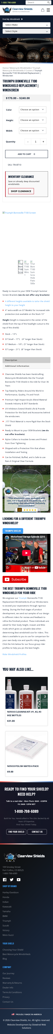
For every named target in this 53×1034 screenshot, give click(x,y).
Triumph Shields (13, 530)
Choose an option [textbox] (29, 109)
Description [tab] (11, 360)
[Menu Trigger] (48, 9)
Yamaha (6, 911)
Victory (6, 930)
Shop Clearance (21, 191)
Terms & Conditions (12, 992)
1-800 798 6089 (8, 2)
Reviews (6, 978)
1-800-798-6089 (27, 811)
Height (9, 120)
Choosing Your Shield (13, 949)
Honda (6, 897)
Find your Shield (16, 831)
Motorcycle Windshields (20, 68)
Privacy (6, 997)
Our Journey (8, 973)
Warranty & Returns (12, 982)
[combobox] (26, 24)
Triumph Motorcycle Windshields (21, 69)
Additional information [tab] (17, 366)
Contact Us (37, 831)
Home (5, 68)
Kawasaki (7, 906)
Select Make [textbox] (11, 24)
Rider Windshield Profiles (14, 654)
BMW (5, 916)
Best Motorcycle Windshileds (16, 954)
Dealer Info (8, 987)
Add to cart (24, 154)
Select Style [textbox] (11, 31)
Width (9, 130)
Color (9, 109)
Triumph (23, 598)
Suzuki (6, 925)
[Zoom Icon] (26, 235)
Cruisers (29, 70)
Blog (5, 958)
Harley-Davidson (11, 892)
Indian (6, 902)
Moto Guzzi (8, 935)
